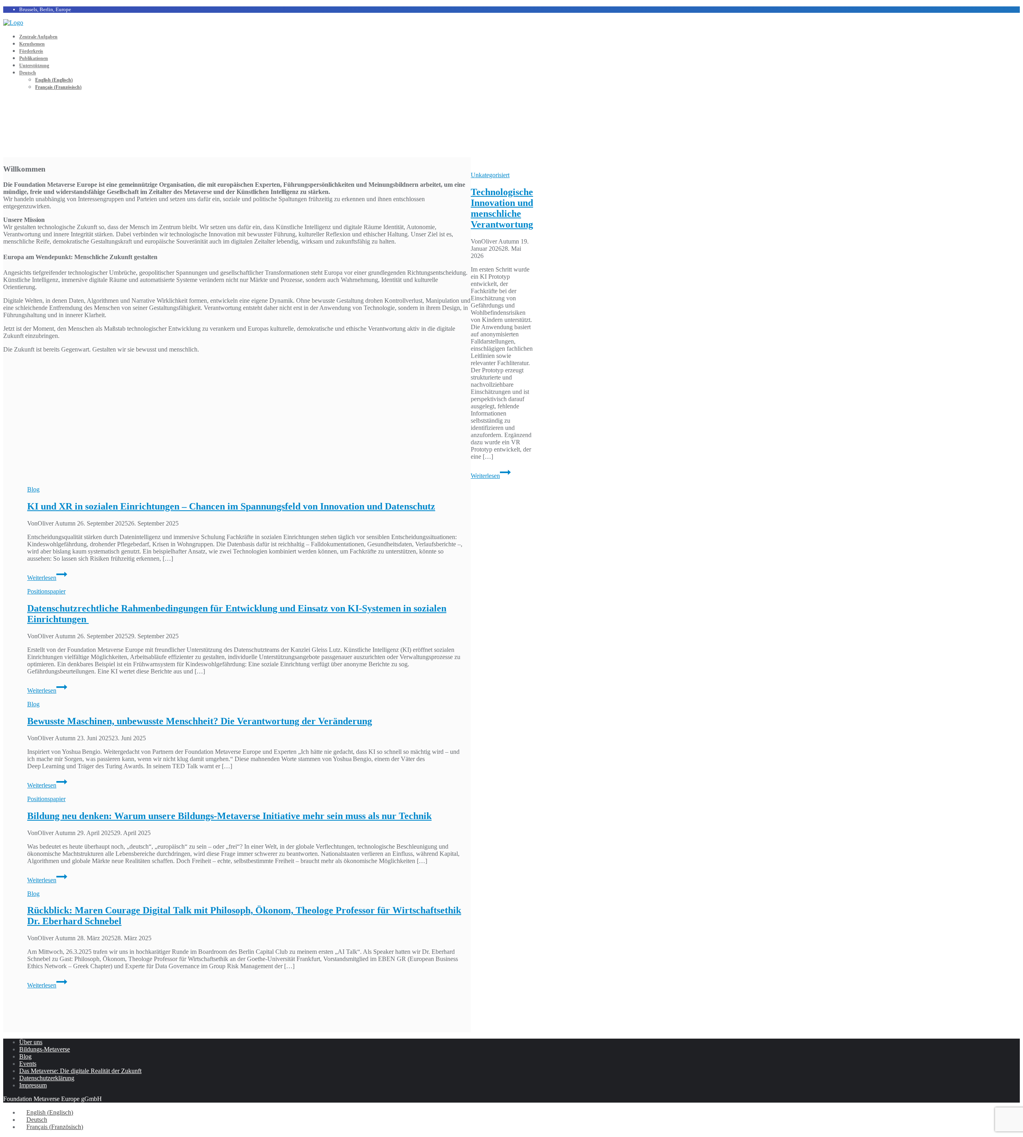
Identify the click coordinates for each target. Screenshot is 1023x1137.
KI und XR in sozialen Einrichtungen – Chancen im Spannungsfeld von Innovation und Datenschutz (231, 506)
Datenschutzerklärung (46, 1078)
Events (27, 1063)
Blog (33, 489)
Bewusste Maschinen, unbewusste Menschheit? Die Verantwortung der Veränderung (199, 721)
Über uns (30, 1042)
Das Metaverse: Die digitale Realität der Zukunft (80, 1070)
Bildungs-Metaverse (44, 1049)
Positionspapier (46, 591)
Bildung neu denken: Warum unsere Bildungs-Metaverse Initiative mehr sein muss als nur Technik (229, 816)
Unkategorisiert (490, 175)
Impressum (33, 1085)
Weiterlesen (491, 475)
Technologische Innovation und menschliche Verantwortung (502, 208)
